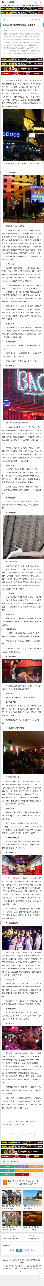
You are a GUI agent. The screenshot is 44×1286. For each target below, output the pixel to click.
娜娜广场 (34, 163)
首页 (4, 5)
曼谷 (7, 1170)
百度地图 (36, 1260)
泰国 (7, 80)
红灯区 (28, 80)
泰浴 (36, 1170)
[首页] (41, 1271)
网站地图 (30, 1260)
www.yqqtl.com (9, 1124)
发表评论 (37, 20)
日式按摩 (37, 1166)
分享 (30, 1134)
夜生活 (13, 80)
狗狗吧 (7, 1174)
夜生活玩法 (11, 5)
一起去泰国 (9, 2)
